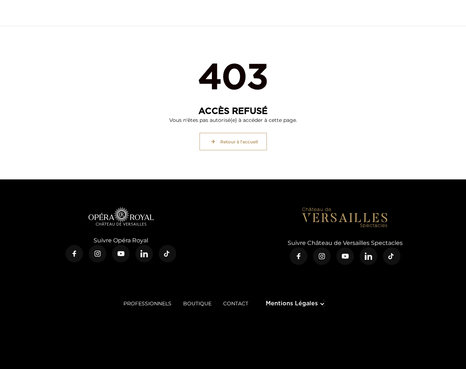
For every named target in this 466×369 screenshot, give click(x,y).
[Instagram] (97, 253)
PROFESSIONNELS (147, 303)
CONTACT (235, 303)
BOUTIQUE (197, 303)
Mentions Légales (292, 303)
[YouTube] (121, 253)
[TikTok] (167, 253)
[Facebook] (74, 253)
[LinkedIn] (144, 253)
